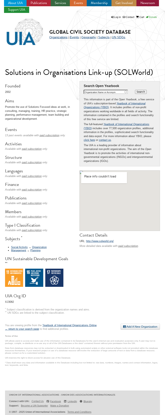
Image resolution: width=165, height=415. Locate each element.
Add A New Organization (141, 326)
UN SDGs (118, 37)
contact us (105, 139)
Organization (39, 247)
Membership (99, 2)
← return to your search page (22, 328)
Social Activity (19, 247)
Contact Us (38, 401)
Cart (141, 17)
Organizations (58, 37)
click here (89, 139)
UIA (20, 30)
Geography (88, 37)
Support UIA (16, 9)
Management (18, 250)
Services (60, 2)
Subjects (104, 37)
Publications (39, 2)
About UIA (15, 2)
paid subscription (128, 245)
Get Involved (124, 2)
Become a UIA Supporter (34, 405)
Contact (129, 17)
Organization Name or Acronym (100, 92)
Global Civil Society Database (90, 32)
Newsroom (147, 2)
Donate (152, 17)
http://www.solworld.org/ (100, 241)
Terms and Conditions (79, 412)
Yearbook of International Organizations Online (69, 325)
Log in (117, 17)
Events (78, 2)
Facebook (55, 401)
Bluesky (88, 401)
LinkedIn (72, 401)
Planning (35, 250)
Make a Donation (59, 405)
